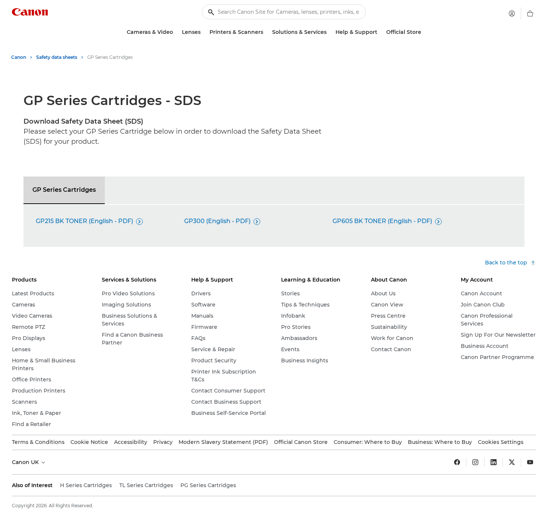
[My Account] (512, 13)
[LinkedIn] (494, 462)
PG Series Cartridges (208, 485)
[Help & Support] (380, 32)
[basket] (530, 13)
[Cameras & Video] (176, 32)
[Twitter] (512, 462)
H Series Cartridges (86, 485)
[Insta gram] (475, 462)
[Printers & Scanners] (266, 32)
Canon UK (26, 462)
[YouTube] (530, 462)
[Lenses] (204, 32)
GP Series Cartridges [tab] (64, 189)
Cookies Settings (500, 442)
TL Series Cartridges (146, 485)
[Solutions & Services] (330, 32)
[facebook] (457, 462)
